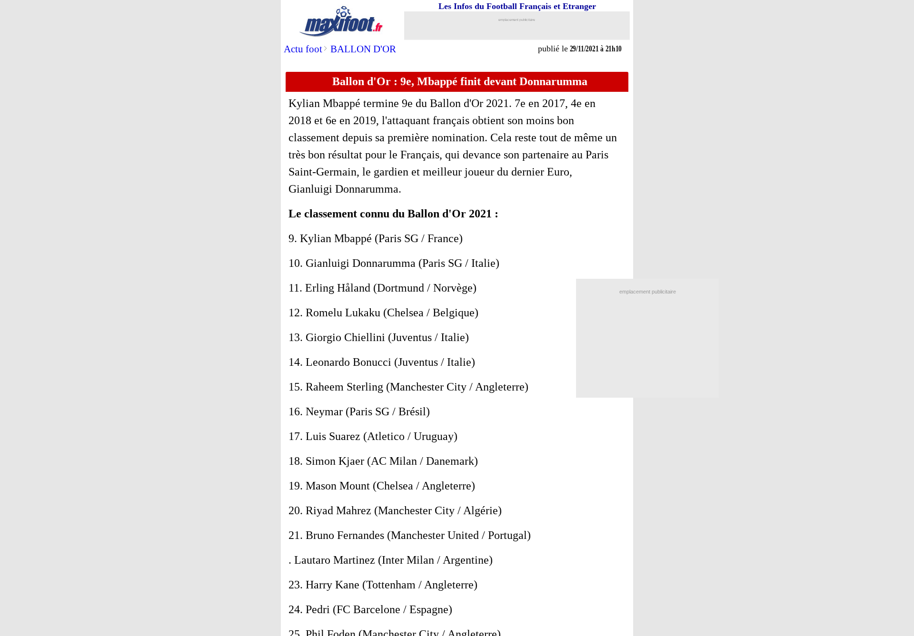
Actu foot (303, 49)
